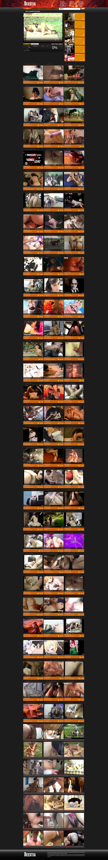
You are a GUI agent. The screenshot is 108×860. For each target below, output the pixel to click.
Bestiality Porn (63, 6)
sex (28, 146)
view (28, 189)
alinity (47, 721)
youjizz (27, 338)
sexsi (26, 316)
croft (69, 721)
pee (70, 444)
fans (26, 508)
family (47, 316)
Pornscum (77, 13)
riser (67, 210)
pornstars (53, 359)
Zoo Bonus (62, 1)
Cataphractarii (63, 3)
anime (70, 423)
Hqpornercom (77, 46)
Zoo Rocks (80, 1)
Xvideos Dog (81, 2)
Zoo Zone (80, 6)
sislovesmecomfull (49, 572)
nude (26, 125)
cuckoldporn (27, 274)
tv (48, 82)
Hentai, (29, 47)
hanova (50, 231)
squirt (30, 210)
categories (36, 8)
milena (47, 189)
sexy (26, 231)
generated (68, 316)
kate (50, 423)
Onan (70, 4)
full (49, 146)
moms (32, 82)
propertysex (68, 614)
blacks (49, 508)
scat (27, 550)
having (50, 274)
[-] (62, 47)
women (47, 274)
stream (29, 125)
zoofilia (27, 678)
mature (26, 82)
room (71, 167)
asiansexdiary (68, 529)
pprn (48, 614)
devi (49, 189)
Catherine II (71, 2)
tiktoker (27, 380)
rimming (31, 487)
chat (30, 167)
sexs (48, 678)
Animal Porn (80, 3)
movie (28, 231)
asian (26, 721)
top (46, 593)
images (71, 316)
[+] (60, 47)
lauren (67, 231)
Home (27, 8)
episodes (31, 423)
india (27, 49)
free (26, 189)
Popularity (45, 8)
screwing (29, 465)
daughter (70, 593)
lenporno (47, 465)
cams (31, 721)
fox (68, 125)
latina (26, 593)
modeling (50, 699)
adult (26, 167)
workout (47, 359)
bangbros (68, 359)
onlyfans (67, 338)
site (31, 125)
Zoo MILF (71, 6)
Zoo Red (62, 4)
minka (33, 699)
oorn (73, 593)
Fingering (76, 29)
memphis (26, 529)
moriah (67, 678)
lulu (49, 210)
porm (70, 699)
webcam (47, 699)
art (46, 550)
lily (71, 614)
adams (73, 614)
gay (46, 678)
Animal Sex (71, 1)
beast (26, 146)
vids (30, 146)
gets (69, 210)
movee (69, 550)
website (48, 550)
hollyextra (27, 210)
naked (67, 423)
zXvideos (80, 4)
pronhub (47, 380)
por (66, 82)
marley (27, 487)
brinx (29, 487)
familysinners (68, 657)
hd (51, 146)
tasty (47, 508)
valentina (29, 572)
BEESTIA (31, 4)
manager (70, 295)
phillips (70, 231)
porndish (67, 465)
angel (67, 146)
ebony (70, 487)
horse (27, 465)
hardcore (72, 678)
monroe (30, 529)
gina (26, 572)
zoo (72, 338)
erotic (47, 167)
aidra (67, 125)
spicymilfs (47, 295)
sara (67, 295)
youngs (70, 146)
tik (46, 657)
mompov (47, 146)
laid (70, 210)
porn (69, 444)
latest (67, 572)
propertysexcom (48, 338)
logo (50, 487)
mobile (67, 699)
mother (67, 593)
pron (69, 189)
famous (27, 657)
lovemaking (50, 167)
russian (50, 359)
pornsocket (48, 444)
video (47, 125)
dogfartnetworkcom (28, 444)
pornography (31, 189)
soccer (29, 82)
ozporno (67, 380)
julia (29, 295)
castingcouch (27, 699)
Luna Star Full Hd (78, 37)
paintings (32, 657)
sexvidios (27, 359)
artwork (29, 657)
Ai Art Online (77, 54)
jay (68, 295)
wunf (70, 125)
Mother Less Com (78, 21)
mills (70, 678)
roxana (47, 231)
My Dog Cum (72, 3)
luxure (47, 82)
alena (67, 721)
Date (53, 8)
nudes (29, 380)
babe (29, 721)
